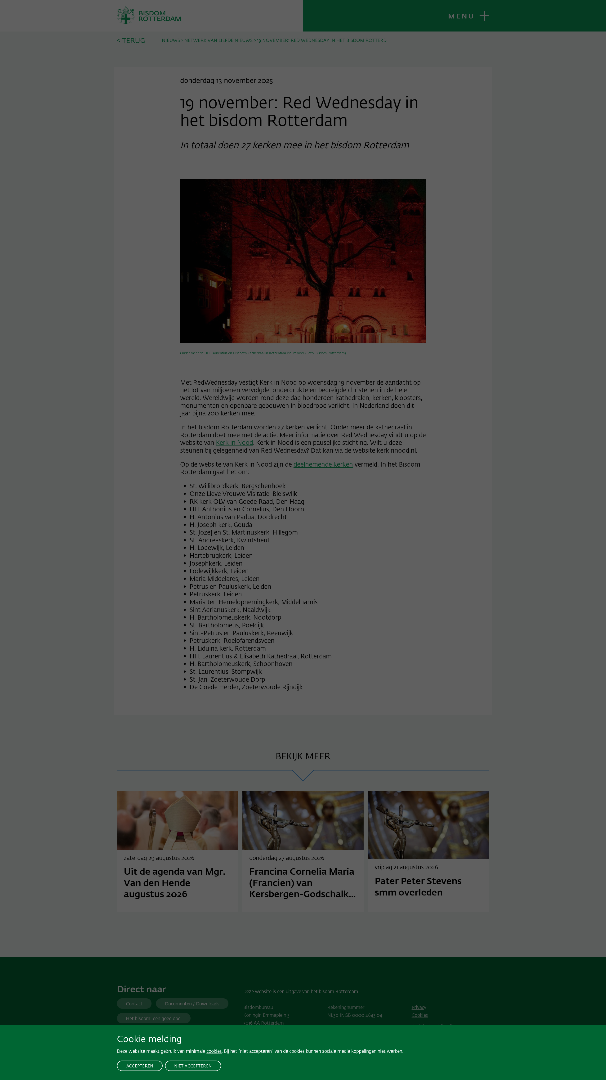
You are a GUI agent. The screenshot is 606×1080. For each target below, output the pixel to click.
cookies (214, 1051)
